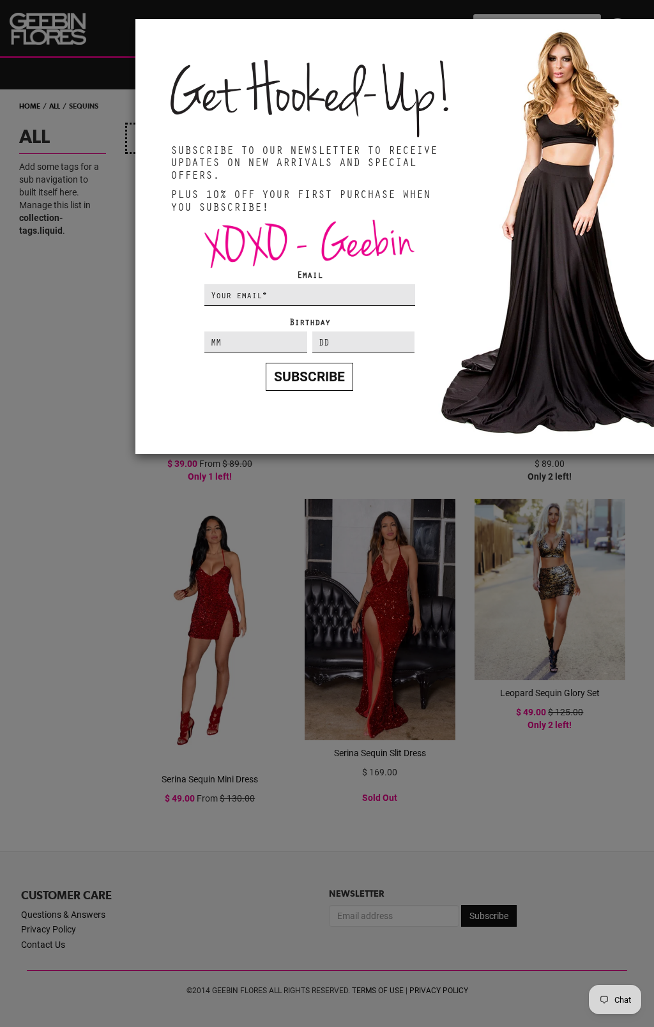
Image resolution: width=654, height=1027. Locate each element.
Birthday (309, 322)
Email (310, 274)
